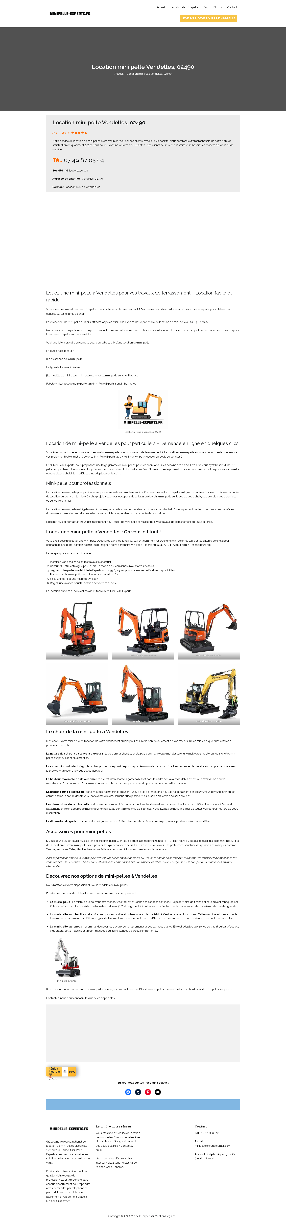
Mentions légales (165, 1216)
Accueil (160, 7)
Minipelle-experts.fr (76, 170)
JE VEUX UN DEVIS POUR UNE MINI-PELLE (208, 18)
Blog (216, 7)
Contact (232, 7)
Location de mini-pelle (184, 7)
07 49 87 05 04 (84, 160)
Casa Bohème (114, 1167)
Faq (205, 7)
